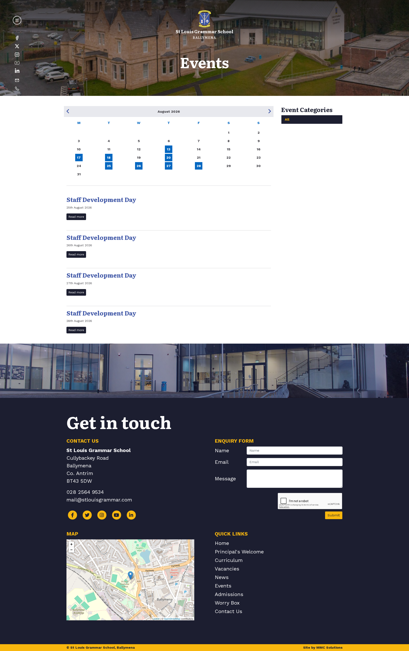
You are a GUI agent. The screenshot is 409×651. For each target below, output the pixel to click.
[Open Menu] (17, 20)
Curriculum (229, 560)
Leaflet (156, 618)
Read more (76, 216)
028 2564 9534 (85, 492)
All (287, 119)
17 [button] (79, 158)
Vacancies (227, 569)
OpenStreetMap (172, 618)
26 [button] (139, 166)
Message (225, 479)
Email (222, 462)
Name (222, 451)
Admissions (229, 594)
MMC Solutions (329, 647)
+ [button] (71, 544)
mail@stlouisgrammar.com (99, 500)
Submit (334, 515)
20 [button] (168, 158)
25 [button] (109, 166)
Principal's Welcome (239, 552)
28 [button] (199, 166)
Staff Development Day (101, 199)
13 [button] (168, 149)
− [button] (71, 549)
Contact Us (228, 611)
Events (223, 586)
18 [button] (109, 158)
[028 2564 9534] (17, 88)
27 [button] (168, 166)
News (222, 577)
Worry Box (227, 603)
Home (222, 543)
